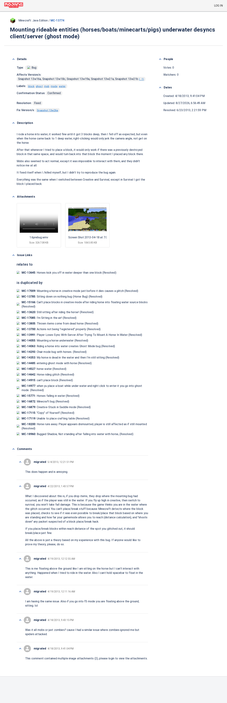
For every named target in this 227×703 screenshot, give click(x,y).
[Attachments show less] (13, 196)
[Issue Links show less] (13, 255)
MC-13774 (57, 20)
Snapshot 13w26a (47, 110)
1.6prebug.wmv (38, 237)
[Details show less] (13, 59)
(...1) (141, 79)
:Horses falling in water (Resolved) (51, 395)
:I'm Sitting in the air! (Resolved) (49, 318)
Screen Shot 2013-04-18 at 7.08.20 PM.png (95, 237)
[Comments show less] (13, 449)
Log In (218, 5)
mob (46, 86)
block (31, 86)
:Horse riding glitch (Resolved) (48, 374)
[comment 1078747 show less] (20, 558)
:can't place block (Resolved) (47, 380)
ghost (39, 86)
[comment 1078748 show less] (20, 486)
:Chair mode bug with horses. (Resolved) (54, 352)
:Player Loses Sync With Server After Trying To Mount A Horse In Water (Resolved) (82, 335)
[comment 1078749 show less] (20, 462)
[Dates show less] (160, 87)
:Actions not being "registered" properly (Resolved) (61, 329)
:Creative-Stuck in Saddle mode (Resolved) (56, 407)
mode (54, 86)
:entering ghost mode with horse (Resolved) (57, 363)
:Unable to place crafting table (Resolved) (56, 418)
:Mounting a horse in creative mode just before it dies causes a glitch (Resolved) (80, 291)
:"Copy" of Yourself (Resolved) (48, 412)
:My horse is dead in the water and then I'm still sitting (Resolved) (70, 357)
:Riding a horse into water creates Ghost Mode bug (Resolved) (68, 346)
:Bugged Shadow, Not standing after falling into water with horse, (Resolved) (77, 434)
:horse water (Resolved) (44, 369)
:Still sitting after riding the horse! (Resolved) (58, 312)
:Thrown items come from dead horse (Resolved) (60, 323)
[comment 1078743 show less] (20, 648)
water (62, 86)
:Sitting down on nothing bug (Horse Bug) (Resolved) (62, 296)
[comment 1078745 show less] (20, 620)
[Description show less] (13, 123)
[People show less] (160, 59)
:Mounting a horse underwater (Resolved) (55, 340)
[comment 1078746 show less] (20, 591)
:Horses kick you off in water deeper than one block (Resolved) (69, 272)
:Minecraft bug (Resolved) (45, 401)
